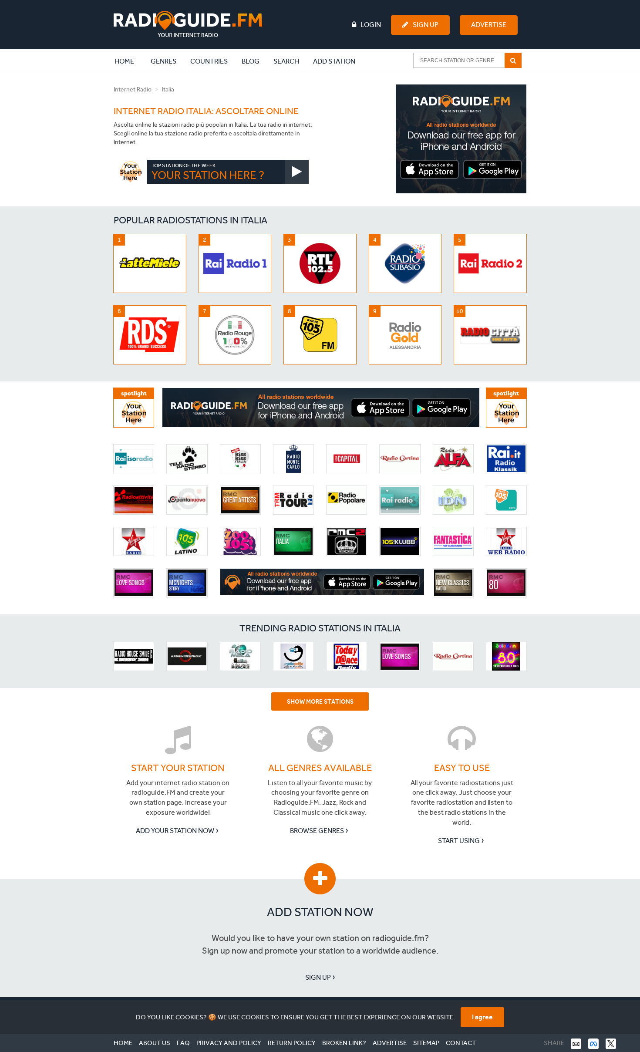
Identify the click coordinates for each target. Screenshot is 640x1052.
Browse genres (317, 830)
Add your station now (175, 830)
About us (154, 1043)
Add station (334, 61)
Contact (461, 1043)
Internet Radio (133, 89)
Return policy (292, 1043)
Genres (163, 61)
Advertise (488, 24)
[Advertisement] (461, 138)
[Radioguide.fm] (188, 24)
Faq (183, 1043)
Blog (250, 61)
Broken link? (344, 1043)
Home (129, 61)
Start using (459, 840)
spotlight (134, 393)
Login (370, 24)
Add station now (320, 912)
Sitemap (426, 1043)
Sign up (318, 977)
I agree (482, 1017)
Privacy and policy (228, 1043)
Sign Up (425, 24)
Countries (209, 61)
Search (286, 61)
